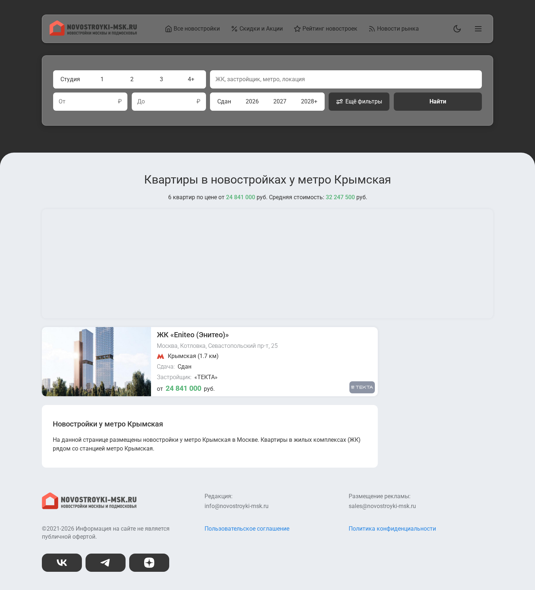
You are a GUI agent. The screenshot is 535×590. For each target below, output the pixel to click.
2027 (279, 101)
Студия (70, 79)
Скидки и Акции (261, 28)
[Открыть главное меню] (477, 29)
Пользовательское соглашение (247, 528)
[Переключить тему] (455, 29)
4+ (191, 79)
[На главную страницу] (93, 33)
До (141, 101)
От (62, 101)
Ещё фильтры (363, 101)
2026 (252, 101)
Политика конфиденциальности (392, 528)
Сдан (224, 101)
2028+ (309, 101)
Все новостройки (197, 28)
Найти (437, 101)
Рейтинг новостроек (329, 28)
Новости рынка (398, 28)
